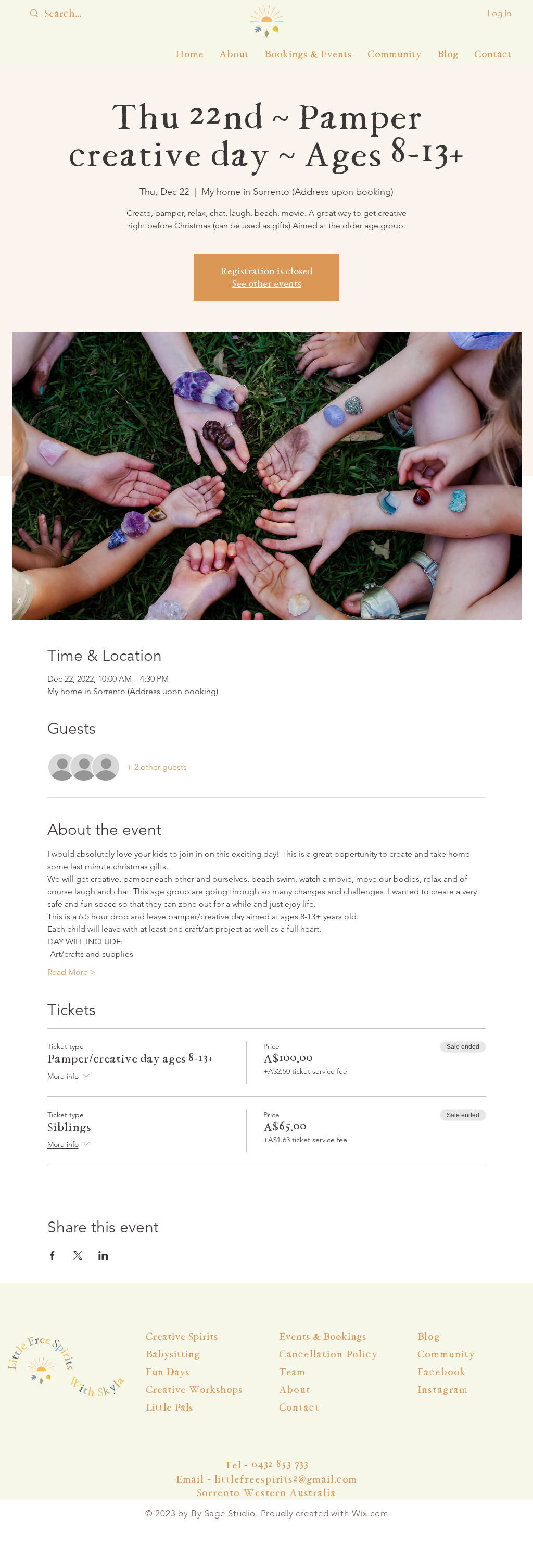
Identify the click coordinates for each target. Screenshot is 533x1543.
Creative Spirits (182, 1336)
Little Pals (169, 1407)
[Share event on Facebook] (52, 1255)
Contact (299, 1407)
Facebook (442, 1372)
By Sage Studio (223, 1513)
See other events (266, 283)
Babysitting (173, 1354)
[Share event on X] (78, 1255)
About (296, 1389)
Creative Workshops (194, 1389)
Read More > (71, 972)
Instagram (442, 1389)
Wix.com (370, 1513)
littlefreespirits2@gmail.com (286, 1479)
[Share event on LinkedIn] (103, 1255)
